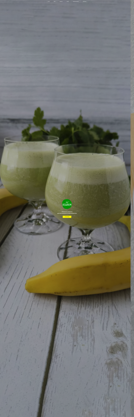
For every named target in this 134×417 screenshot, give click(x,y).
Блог (55, 1)
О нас (49, 1)
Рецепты (61, 1)
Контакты (84, 1)
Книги (68, 1)
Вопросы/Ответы (76, 1)
